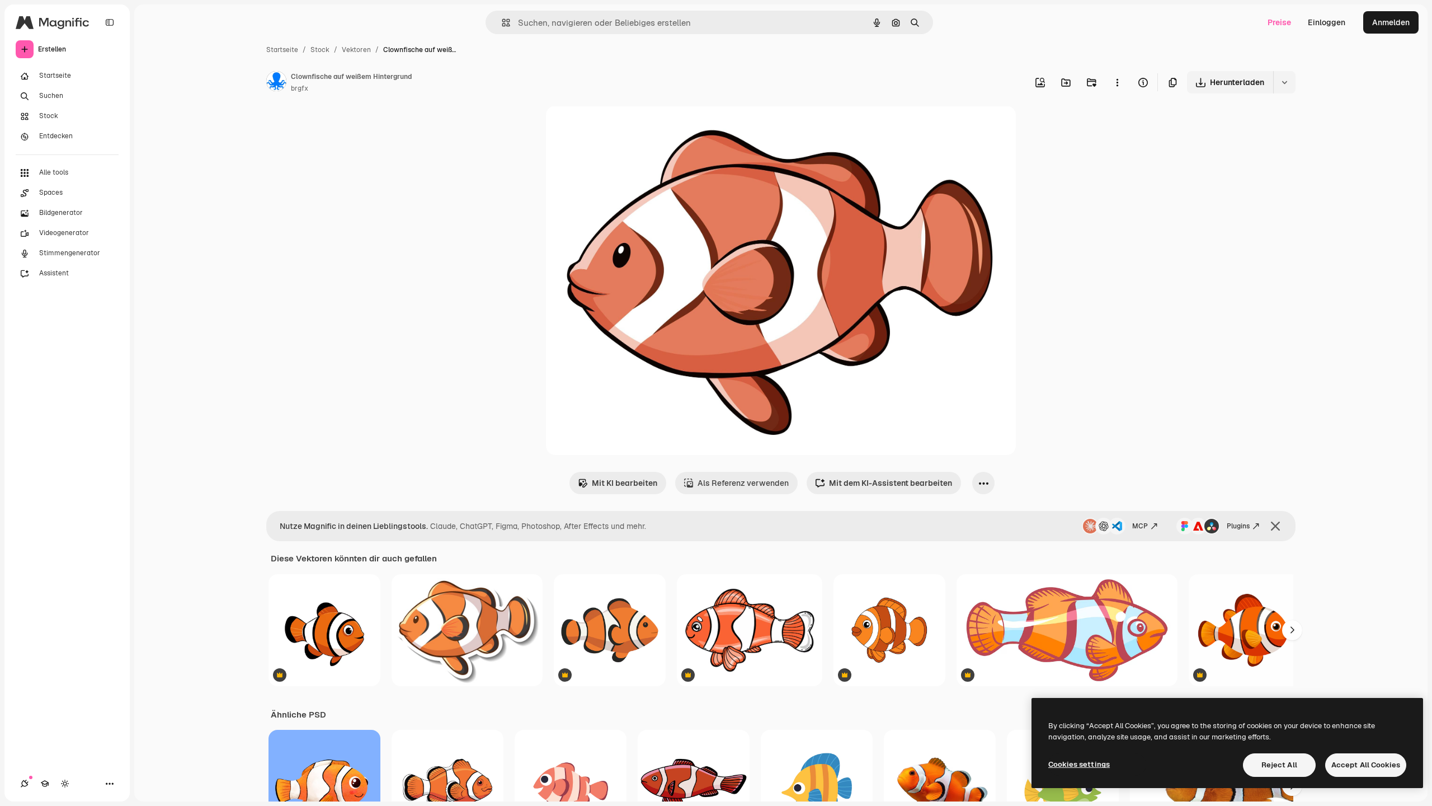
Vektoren (356, 49)
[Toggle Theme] (65, 784)
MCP (1140, 526)
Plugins (1238, 526)
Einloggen (1326, 22)
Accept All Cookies (1365, 765)
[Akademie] (45, 784)
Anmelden (1391, 22)
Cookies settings (1079, 764)
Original (617, 127)
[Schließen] (1275, 526)
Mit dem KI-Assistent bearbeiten (890, 483)
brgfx (299, 88)
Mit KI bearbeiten (624, 483)
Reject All (1279, 765)
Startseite (282, 49)
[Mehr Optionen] (1117, 82)
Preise (1279, 22)
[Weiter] (1292, 630)
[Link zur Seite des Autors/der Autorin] (276, 83)
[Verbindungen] (25, 784)
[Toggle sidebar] (110, 22)
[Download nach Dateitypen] (1284, 82)
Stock (319, 49)
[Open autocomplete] (501, 22)
